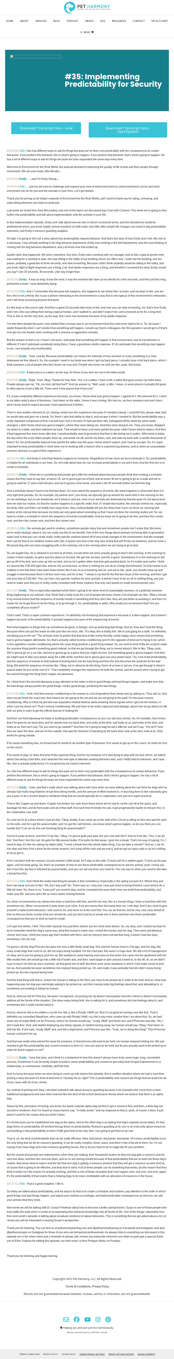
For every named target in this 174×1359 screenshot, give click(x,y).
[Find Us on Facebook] (77, 1319)
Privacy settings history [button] (121, 1354)
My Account (160, 20)
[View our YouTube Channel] (87, 1319)
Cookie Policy (69, 1354)
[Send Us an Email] (66, 1320)
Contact (139, 20)
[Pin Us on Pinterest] (108, 1319)
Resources (119, 20)
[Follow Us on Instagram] (98, 1319)
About (24, 20)
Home (9, 20)
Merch (89, 20)
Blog (57, 20)
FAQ (102, 20)
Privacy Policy (100, 1286)
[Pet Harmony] (87, 7)
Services (41, 20)
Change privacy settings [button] (92, 1354)
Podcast (73, 20)
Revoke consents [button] (146, 1354)
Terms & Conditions (78, 1286)
